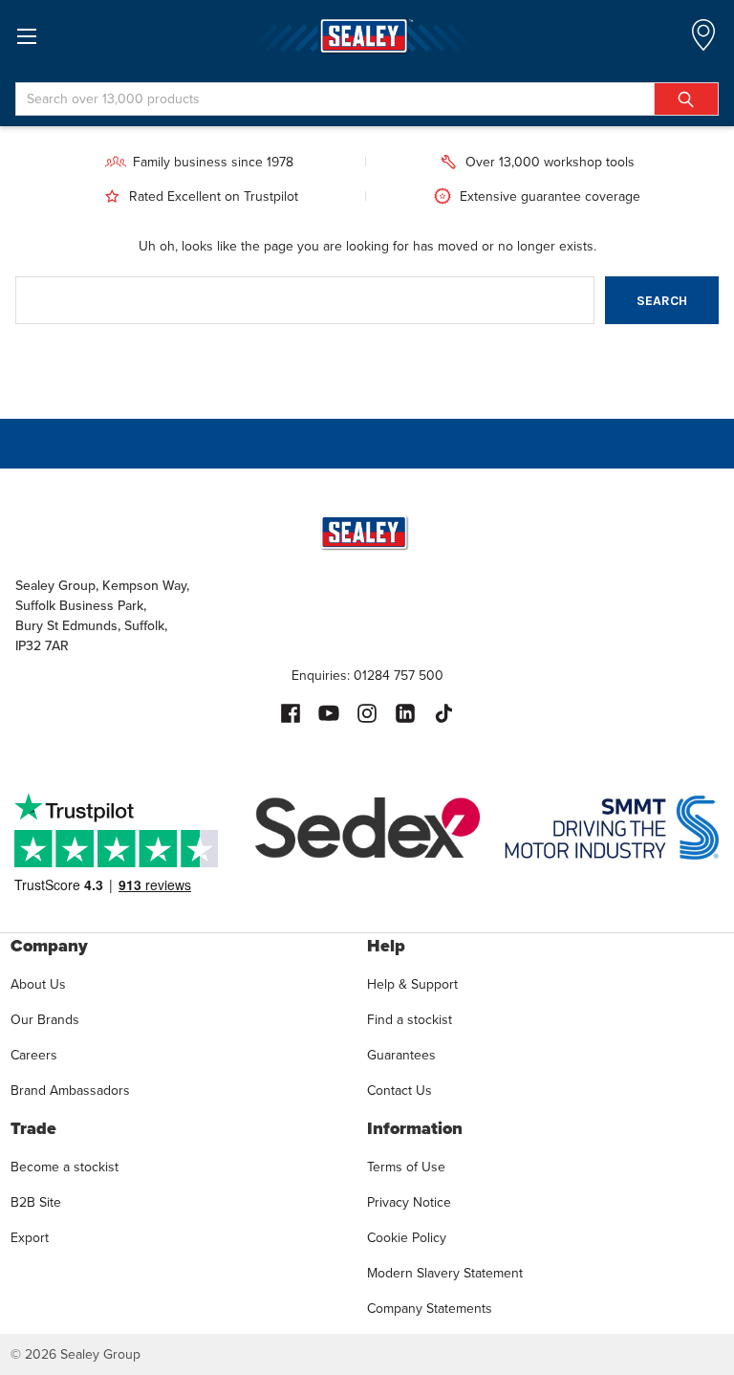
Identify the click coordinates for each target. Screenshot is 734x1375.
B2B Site (36, 1202)
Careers (34, 1055)
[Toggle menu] (26, 36)
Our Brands (45, 1020)
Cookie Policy (406, 1238)
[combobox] (367, 99)
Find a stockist (409, 1020)
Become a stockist (65, 1167)
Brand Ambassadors (70, 1090)
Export (30, 1238)
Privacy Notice (409, 1202)
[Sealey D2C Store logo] (367, 36)
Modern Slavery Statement (445, 1273)
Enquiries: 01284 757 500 (367, 676)
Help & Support (412, 984)
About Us (38, 984)
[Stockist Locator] (703, 40)
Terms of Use (406, 1167)
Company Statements (429, 1309)
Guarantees (401, 1055)
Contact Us (399, 1090)
